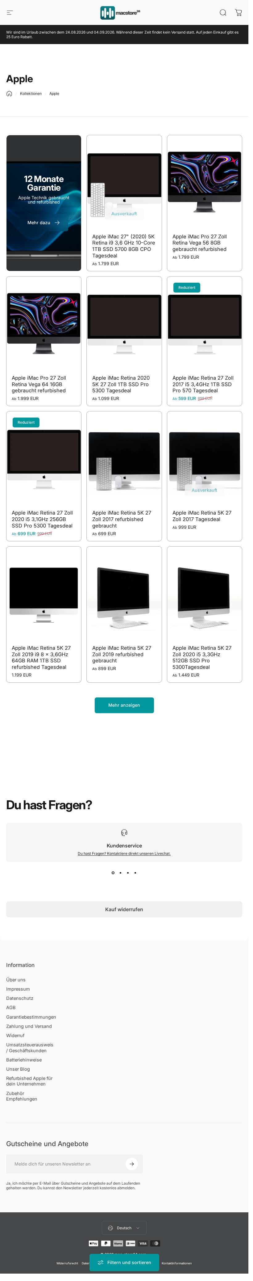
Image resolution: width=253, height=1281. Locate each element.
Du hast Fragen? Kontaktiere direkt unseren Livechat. (124, 853)
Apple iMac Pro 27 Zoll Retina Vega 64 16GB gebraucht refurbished (39, 384)
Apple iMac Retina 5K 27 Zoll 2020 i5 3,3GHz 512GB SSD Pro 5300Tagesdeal (201, 657)
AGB (11, 1007)
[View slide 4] (135, 873)
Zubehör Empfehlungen (21, 1096)
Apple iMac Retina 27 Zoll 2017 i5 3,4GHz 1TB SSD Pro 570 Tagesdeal (203, 384)
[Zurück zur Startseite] (9, 94)
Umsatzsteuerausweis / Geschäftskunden (29, 1047)
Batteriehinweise (24, 1060)
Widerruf (15, 1035)
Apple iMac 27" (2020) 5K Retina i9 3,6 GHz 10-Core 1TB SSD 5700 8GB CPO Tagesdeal (123, 246)
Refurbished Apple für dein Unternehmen (29, 1081)
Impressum (18, 989)
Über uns (16, 980)
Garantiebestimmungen (31, 1017)
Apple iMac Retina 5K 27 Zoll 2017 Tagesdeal (201, 516)
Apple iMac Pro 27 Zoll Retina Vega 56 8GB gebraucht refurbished (199, 242)
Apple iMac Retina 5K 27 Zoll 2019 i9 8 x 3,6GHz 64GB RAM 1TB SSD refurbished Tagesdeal (41, 657)
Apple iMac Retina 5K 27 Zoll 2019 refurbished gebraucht (121, 654)
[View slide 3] (128, 873)
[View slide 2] (120, 873)
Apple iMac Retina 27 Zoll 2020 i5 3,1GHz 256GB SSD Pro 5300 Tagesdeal (42, 519)
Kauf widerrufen (124, 909)
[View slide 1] (113, 873)
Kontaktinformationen (177, 1263)
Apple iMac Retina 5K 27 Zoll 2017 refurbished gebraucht (121, 519)
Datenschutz (19, 998)
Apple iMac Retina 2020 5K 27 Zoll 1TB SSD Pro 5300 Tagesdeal (121, 384)
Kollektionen (31, 93)
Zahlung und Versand (29, 1026)
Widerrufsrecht (67, 1263)
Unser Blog (18, 1069)
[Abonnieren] (132, 1164)
